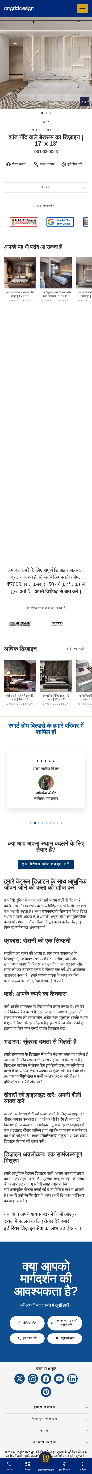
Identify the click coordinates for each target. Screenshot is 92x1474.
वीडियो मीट (29, 1323)
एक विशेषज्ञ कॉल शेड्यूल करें (46, 864)
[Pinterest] (46, 1392)
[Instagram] (33, 1379)
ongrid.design (46, 130)
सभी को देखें (75, 648)
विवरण (46, 187)
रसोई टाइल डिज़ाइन (45, 1028)
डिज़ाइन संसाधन (45, 1419)
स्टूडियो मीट (68, 1338)
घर (45, 122)
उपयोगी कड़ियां (45, 1442)
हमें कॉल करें (30, 1338)
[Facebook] (46, 1379)
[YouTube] (59, 1379)
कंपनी (44, 1430)
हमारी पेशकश (45, 1407)
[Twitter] (19, 1379)
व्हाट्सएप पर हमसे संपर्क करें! (67, 1323)
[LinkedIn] (72, 1379)
